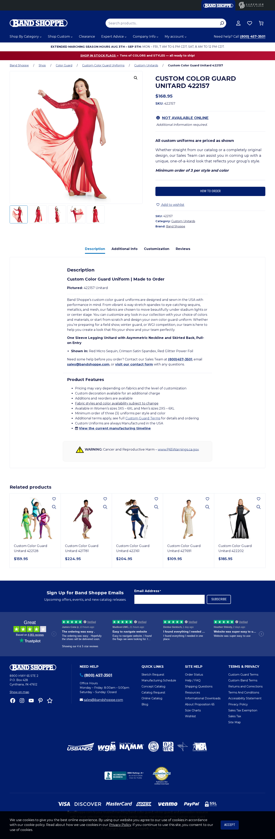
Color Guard (64, 65)
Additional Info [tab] (125, 249)
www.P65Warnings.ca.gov (178, 449)
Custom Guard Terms (142, 418)
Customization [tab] (156, 249)
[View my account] (238, 23)
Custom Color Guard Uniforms (103, 65)
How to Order (210, 191)
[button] (135, 78)
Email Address (147, 591)
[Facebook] (13, 701)
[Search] (222, 23)
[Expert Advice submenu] (126, 37)
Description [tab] (95, 249)
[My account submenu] (186, 37)
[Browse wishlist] (250, 23)
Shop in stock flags (98, 55)
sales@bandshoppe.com (88, 364)
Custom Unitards (146, 65)
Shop (42, 65)
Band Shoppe (19, 65)
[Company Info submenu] (157, 37)
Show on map (19, 692)
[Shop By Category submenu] (41, 37)
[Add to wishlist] (54, 499)
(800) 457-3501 (252, 36)
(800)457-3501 (180, 359)
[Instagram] (22, 701)
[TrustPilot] (50, 701)
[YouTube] (31, 701)
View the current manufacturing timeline (115, 428)
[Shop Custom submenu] (72, 37)
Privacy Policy (120, 825)
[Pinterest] (40, 701)
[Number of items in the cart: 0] (261, 23)
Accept (229, 825)
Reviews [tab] (183, 249)
